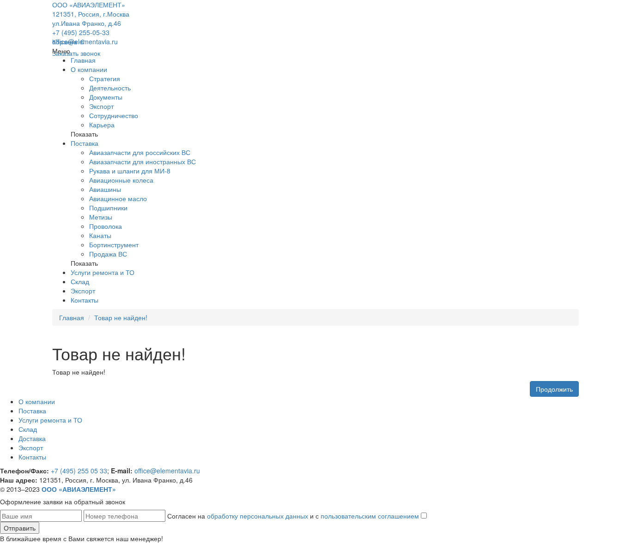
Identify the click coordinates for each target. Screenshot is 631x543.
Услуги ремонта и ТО (102, 272)
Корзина (68, 41)
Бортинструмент (114, 244)
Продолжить (554, 389)
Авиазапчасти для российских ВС (139, 152)
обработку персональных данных (257, 515)
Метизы (100, 216)
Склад (80, 281)
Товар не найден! (120, 317)
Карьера (102, 124)
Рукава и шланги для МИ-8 (129, 170)
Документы (105, 96)
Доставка (32, 438)
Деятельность (110, 87)
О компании (89, 69)
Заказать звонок (76, 53)
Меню (61, 50)
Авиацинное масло (118, 198)
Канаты (100, 235)
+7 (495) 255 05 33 (79, 470)
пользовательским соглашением (370, 515)
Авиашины (105, 189)
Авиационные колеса (121, 180)
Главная (83, 60)
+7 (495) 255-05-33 (80, 32)
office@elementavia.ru (85, 41)
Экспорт (101, 106)
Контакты (84, 299)
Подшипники (108, 207)
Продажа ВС (108, 253)
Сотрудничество (113, 115)
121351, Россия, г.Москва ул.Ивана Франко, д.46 (90, 18)
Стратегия (104, 78)
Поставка (84, 143)
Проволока (105, 226)
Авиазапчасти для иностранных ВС (142, 161)
